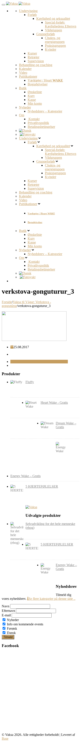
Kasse (32, 99)
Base (5, 738)
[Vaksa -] (18, 3)
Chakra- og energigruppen (55, 40)
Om (21, 115)
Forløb (32, 15)
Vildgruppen (53, 30)
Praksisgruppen (55, 45)
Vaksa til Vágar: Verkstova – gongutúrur (40, 361)
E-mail (6, 615)
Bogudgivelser (38, 84)
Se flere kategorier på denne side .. (52, 598)
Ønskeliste (35, 92)
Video (23, 72)
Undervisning (28, 11)
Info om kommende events (24, 624)
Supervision (36, 61)
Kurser (32, 53)
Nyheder (25, 107)
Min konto (35, 103)
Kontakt (34, 119)
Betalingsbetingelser (41, 127)
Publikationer (28, 76)
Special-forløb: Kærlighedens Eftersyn (60, 24)
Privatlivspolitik (38, 123)
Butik (23, 88)
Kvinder (50, 49)
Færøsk (11, 628)
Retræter (33, 57)
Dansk (11, 633)
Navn (5, 606)
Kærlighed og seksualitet (53, 18)
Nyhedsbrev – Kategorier (45, 111)
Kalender (25, 69)
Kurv (31, 96)
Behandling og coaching (35, 65)
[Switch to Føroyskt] (27, 134)
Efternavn (8, 610)
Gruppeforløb (45, 34)
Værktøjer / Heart (45, 80)
